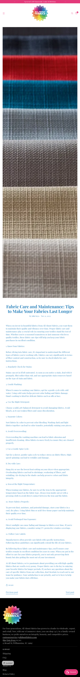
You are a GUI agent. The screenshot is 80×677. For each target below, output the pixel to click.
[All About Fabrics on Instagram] (41, 366)
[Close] (64, 308)
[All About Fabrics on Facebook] (38, 366)
